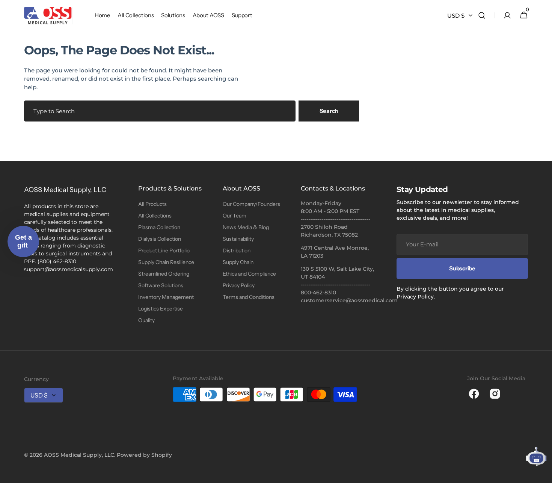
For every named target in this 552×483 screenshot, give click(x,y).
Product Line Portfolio (164, 250)
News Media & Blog (246, 227)
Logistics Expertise (160, 308)
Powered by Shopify (144, 455)
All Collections (155, 215)
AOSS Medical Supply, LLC (79, 455)
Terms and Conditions (248, 297)
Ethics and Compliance (249, 273)
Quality (146, 320)
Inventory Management (166, 297)
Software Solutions (160, 285)
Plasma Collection (159, 227)
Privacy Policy (239, 285)
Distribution (236, 250)
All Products (152, 204)
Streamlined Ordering (163, 273)
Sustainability (238, 239)
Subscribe (462, 268)
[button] (482, 15)
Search (329, 110)
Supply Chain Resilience (166, 262)
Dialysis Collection (159, 239)
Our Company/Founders (251, 204)
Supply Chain (238, 262)
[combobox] (160, 111)
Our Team (234, 215)
